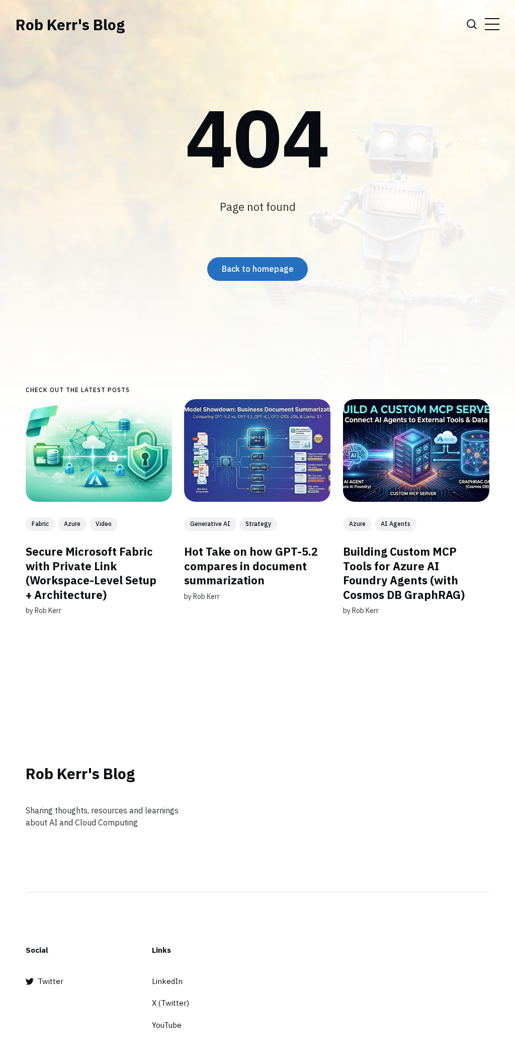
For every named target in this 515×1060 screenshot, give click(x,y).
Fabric (40, 523)
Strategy (259, 523)
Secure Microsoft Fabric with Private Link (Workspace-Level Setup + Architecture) (91, 573)
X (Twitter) (170, 1003)
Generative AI (211, 523)
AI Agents (395, 523)
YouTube (167, 1025)
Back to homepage (258, 269)
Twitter (50, 981)
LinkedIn (167, 981)
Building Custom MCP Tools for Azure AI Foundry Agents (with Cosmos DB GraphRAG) (404, 573)
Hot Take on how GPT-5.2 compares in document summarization (251, 565)
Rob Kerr (48, 611)
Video (104, 523)
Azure (72, 523)
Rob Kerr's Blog (70, 25)
